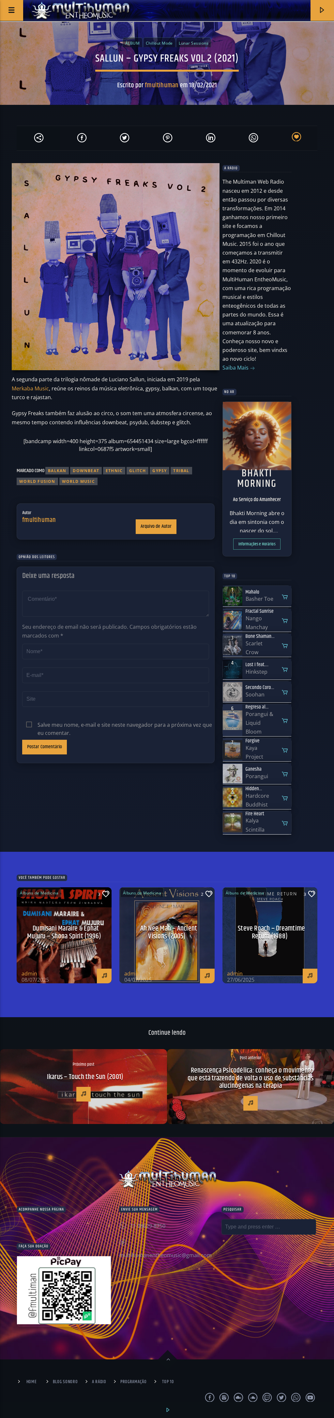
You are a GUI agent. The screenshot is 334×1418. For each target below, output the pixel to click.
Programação (133, 1381)
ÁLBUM (132, 43)
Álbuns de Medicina (39, 893)
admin (29, 973)
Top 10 (168, 1381)
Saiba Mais (236, 367)
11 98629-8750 (147, 1225)
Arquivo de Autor (156, 526)
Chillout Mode (159, 43)
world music (78, 481)
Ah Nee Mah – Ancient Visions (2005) (168, 932)
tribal (181, 470)
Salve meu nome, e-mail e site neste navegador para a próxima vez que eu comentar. (125, 725)
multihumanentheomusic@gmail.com (165, 1255)
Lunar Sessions (193, 43)
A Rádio (99, 1381)
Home (31, 1381)
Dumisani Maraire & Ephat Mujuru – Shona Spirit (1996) (64, 932)
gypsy (159, 470)
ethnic (114, 470)
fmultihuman (161, 85)
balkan (57, 470)
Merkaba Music (30, 388)
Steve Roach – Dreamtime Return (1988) (271, 932)
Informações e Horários (257, 544)
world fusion (37, 481)
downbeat (86, 470)
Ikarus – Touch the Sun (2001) (85, 1077)
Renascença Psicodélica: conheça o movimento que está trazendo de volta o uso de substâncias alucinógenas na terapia (250, 1078)
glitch (137, 470)
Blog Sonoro (65, 1381)
